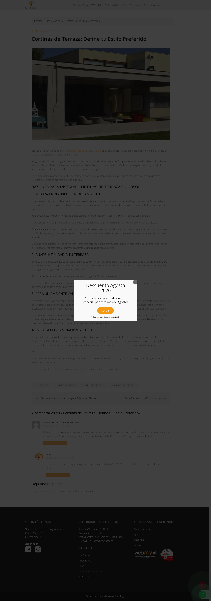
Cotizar (105, 310)
